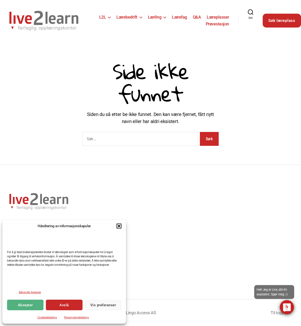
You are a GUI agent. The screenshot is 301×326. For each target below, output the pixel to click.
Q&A (197, 17)
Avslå (64, 305)
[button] (119, 226)
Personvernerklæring (76, 317)
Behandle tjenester (30, 292)
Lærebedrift (126, 17)
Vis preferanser (103, 305)
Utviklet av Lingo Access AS (131, 312)
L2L (102, 17)
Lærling (155, 17)
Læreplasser (218, 17)
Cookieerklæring (47, 317)
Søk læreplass (281, 20)
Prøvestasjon (217, 23)
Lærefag (179, 17)
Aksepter (25, 305)
